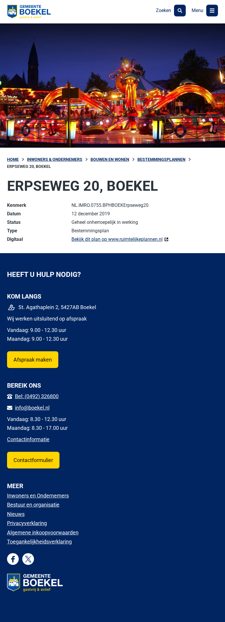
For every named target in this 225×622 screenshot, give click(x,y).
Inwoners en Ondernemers (38, 496)
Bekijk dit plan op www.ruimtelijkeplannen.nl (119, 239)
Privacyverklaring (27, 523)
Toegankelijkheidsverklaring (39, 542)
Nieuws (16, 514)
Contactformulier (33, 460)
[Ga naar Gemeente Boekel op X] (28, 559)
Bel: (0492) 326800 (37, 396)
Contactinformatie (28, 439)
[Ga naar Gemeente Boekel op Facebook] (13, 559)
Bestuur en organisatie (33, 505)
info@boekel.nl (32, 408)
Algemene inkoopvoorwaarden (43, 532)
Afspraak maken (32, 360)
